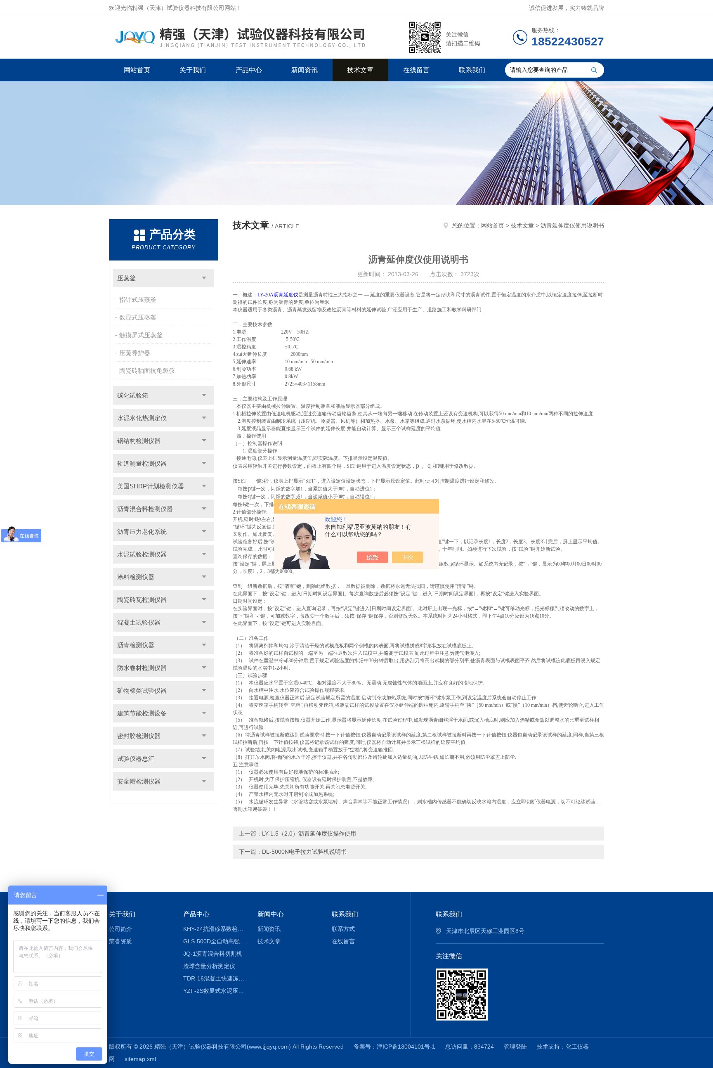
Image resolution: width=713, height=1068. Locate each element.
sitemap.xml (140, 1059)
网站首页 (137, 69)
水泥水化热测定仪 (142, 418)
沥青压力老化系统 (142, 531)
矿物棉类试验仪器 (142, 690)
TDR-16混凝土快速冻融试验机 (214, 978)
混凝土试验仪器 (139, 622)
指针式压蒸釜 (137, 299)
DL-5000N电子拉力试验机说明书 (304, 851)
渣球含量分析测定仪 (209, 966)
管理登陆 (515, 1046)
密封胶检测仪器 (139, 735)
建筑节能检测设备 (142, 713)
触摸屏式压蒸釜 (141, 335)
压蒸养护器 (134, 352)
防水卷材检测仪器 (142, 667)
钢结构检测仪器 (139, 440)
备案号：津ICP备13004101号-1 (394, 1046)
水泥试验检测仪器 (142, 554)
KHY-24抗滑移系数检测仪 (214, 929)
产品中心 (249, 69)
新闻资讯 (304, 69)
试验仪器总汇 (135, 758)
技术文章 (360, 69)
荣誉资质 (120, 941)
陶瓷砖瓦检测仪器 (142, 599)
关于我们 (192, 69)
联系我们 (472, 69)
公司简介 (120, 929)
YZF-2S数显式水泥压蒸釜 (214, 990)
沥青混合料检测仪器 (145, 508)
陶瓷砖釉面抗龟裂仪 (147, 370)
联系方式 (343, 929)
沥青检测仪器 (135, 645)
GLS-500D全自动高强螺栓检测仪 (214, 941)
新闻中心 (270, 914)
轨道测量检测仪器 (142, 463)
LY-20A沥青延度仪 (277, 295)
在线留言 (416, 69)
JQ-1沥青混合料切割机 (212, 953)
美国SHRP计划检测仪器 (150, 486)
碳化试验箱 (132, 395)
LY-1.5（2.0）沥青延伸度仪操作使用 (309, 833)
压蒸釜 (126, 278)
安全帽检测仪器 (139, 781)
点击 (204, 278)
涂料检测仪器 (135, 576)
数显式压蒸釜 (137, 317)
